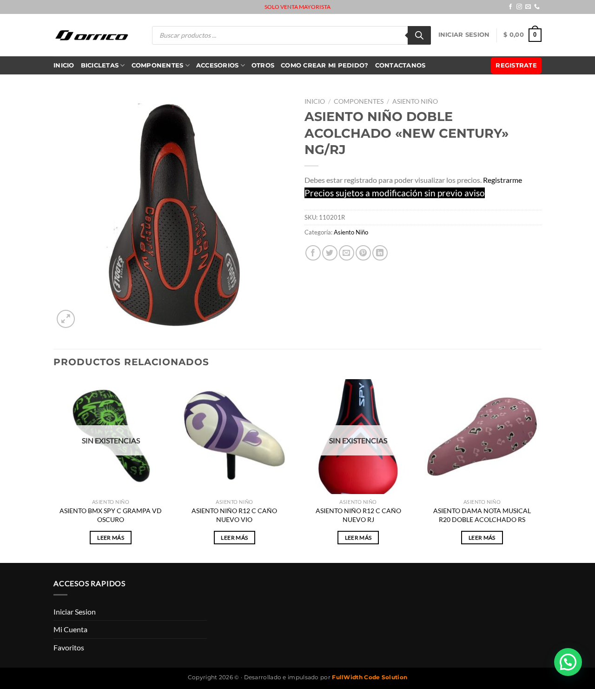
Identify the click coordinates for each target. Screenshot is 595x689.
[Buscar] (419, 35)
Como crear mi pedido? (324, 65)
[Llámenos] (537, 7)
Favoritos (68, 647)
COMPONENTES (158, 65)
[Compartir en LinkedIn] (380, 253)
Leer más (110, 538)
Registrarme (502, 179)
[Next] (539, 470)
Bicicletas (100, 65)
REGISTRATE (516, 65)
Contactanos (400, 65)
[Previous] (54, 470)
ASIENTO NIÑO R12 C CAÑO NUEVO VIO (234, 515)
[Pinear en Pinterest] (363, 253)
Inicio (63, 65)
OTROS (262, 65)
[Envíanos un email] (528, 7)
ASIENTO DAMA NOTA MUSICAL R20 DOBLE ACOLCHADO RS (482, 515)
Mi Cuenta (70, 629)
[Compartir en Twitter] (329, 253)
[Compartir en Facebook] (313, 253)
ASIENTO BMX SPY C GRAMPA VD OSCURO (111, 515)
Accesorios (217, 65)
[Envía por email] (346, 253)
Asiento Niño (415, 101)
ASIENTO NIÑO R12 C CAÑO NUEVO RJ (358, 515)
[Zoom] (66, 319)
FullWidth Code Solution (369, 677)
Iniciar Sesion (464, 34)
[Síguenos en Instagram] (519, 7)
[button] (568, 662)
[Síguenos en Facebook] (510, 7)
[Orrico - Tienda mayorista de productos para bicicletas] (92, 35)
